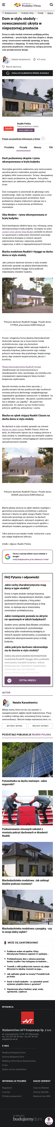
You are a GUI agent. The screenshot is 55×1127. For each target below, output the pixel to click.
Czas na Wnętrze (41, 1088)
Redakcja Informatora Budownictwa (19, 1061)
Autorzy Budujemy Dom (13, 1057)
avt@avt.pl (7, 1039)
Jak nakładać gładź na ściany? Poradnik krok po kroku (28, 975)
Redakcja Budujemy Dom (14, 1052)
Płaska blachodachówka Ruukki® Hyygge (21, 366)
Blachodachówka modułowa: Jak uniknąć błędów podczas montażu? (25, 882)
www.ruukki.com (26, 130)
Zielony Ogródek (41, 1092)
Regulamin (7, 1088)
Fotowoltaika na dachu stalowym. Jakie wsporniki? (24, 782)
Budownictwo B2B (41, 1096)
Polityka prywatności (12, 1096)
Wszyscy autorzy (41, 726)
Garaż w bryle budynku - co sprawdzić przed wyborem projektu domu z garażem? (27, 982)
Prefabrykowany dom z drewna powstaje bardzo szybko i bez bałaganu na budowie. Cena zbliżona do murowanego (27, 960)
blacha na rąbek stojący (13, 429)
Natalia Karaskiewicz (20, 59)
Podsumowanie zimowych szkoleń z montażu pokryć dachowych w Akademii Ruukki (25, 832)
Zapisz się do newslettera (14, 1069)
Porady (23, 147)
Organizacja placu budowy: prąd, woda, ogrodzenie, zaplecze (25, 990)
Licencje (6, 1092)
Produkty (9, 147)
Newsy (37, 147)
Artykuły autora (14, 726)
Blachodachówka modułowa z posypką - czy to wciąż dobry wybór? (27, 930)
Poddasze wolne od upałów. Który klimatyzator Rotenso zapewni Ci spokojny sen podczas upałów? (27, 952)
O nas (4, 1065)
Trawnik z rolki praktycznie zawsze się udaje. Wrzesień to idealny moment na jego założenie (28, 967)
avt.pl (14, 1039)
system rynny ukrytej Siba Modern (18, 232)
